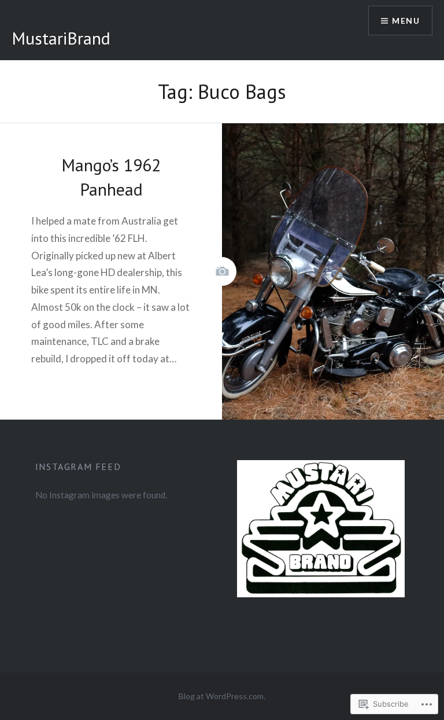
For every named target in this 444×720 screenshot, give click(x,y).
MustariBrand (61, 38)
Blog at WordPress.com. (222, 696)
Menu (406, 20)
